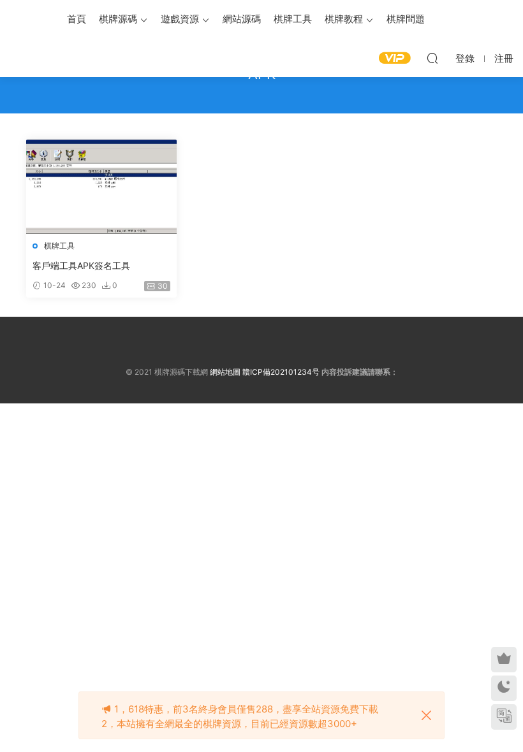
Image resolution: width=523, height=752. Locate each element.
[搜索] (432, 58)
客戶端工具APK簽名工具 (81, 265)
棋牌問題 (406, 19)
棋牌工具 (293, 19)
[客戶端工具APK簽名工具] (101, 186)
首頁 (76, 19)
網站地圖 (225, 372)
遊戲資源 (180, 19)
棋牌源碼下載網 (29, 19)
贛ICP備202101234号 (281, 372)
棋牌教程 (344, 19)
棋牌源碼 (118, 19)
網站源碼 (242, 19)
